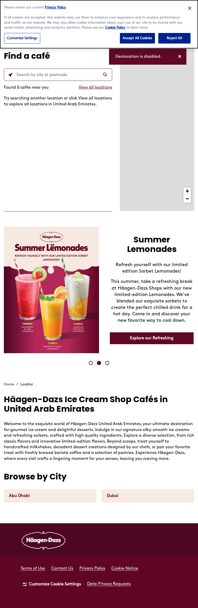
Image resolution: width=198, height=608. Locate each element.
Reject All (174, 38)
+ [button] (187, 191)
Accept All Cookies (137, 38)
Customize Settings (22, 38)
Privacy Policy (55, 7)
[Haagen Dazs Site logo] (44, 539)
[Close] (189, 8)
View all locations (95, 87)
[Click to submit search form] (106, 75)
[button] (91, 363)
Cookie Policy (115, 27)
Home (9, 384)
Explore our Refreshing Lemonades (152, 340)
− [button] (187, 199)
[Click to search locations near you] (10, 75)
